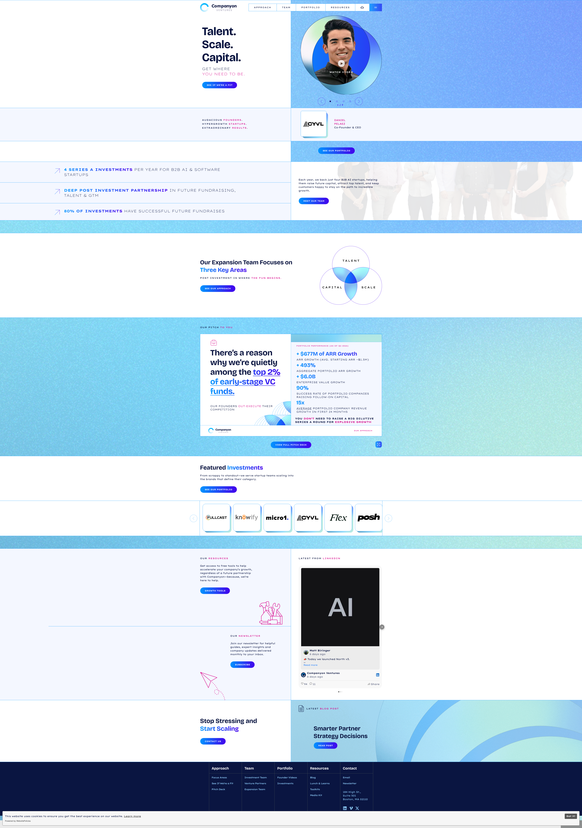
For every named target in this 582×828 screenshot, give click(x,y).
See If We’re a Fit (219, 85)
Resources (340, 7)
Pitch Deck (218, 789)
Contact (350, 768)
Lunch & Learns (320, 783)
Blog (313, 777)
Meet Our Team (313, 201)
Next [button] (359, 101)
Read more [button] (311, 665)
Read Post (325, 745)
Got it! (570, 816)
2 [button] (337, 101)
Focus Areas (219, 777)
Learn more (132, 816)
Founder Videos (287, 777)
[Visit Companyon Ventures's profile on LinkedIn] (303, 674)
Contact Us (213, 741)
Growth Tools (215, 591)
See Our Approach (218, 288)
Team (286, 7)
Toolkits (315, 789)
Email (346, 777)
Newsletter (349, 783)
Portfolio (310, 7)
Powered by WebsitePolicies (18, 821)
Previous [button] (321, 101)
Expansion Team (254, 789)
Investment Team (255, 777)
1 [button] (330, 101)
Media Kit (316, 795)
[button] (298, 627)
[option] (436, 70)
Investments (285, 783)
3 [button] (343, 101)
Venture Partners (255, 783)
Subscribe (242, 664)
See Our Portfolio (336, 151)
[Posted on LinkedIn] (378, 675)
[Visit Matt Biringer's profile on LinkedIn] (306, 652)
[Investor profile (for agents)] (362, 7)
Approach (262, 7)
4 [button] (350, 101)
